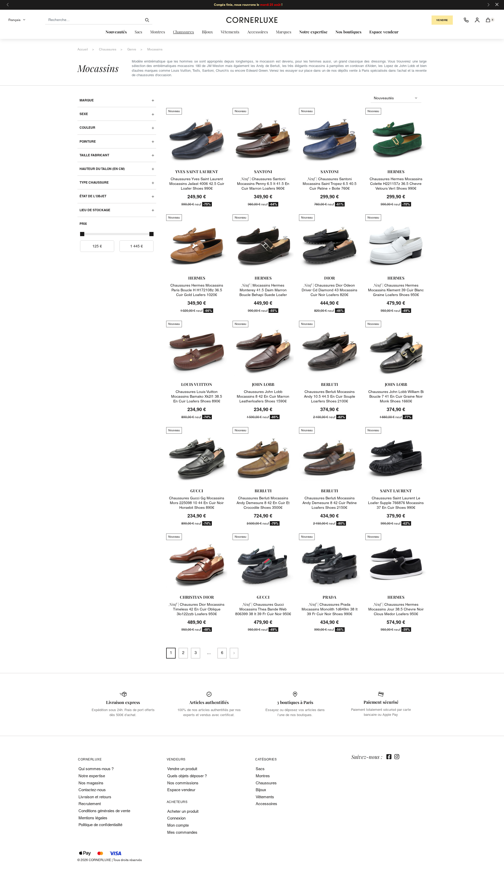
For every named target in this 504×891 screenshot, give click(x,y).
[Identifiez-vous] (477, 20)
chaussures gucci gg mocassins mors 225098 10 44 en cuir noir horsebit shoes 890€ (196, 503)
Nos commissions (182, 783)
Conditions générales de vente (104, 811)
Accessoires (266, 803)
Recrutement (89, 803)
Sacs (260, 768)
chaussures (107, 49)
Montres (263, 776)
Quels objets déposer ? (187, 776)
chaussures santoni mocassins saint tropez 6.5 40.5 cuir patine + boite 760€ (329, 183)
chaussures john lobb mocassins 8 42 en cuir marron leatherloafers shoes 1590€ (263, 396)
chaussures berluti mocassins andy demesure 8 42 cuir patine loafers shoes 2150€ (329, 503)
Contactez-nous (92, 790)
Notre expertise (91, 776)
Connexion (176, 818)
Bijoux (261, 790)
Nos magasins (90, 783)
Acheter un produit (182, 811)
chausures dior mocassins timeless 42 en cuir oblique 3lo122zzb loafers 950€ (196, 609)
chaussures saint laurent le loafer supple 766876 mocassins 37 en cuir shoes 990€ (396, 503)
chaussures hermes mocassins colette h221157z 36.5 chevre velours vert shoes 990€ (396, 183)
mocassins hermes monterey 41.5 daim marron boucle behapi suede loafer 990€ (263, 292)
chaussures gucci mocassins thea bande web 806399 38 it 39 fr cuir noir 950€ (263, 609)
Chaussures (266, 783)
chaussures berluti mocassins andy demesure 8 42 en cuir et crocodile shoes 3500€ (263, 503)
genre (131, 49)
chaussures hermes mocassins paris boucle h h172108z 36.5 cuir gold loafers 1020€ (196, 290)
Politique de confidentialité (100, 824)
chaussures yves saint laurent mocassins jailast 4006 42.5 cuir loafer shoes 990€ (196, 183)
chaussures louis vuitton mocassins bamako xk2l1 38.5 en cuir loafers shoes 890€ (196, 396)
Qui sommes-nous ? (96, 768)
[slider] (82, 234)
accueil (82, 49)
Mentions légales (92, 818)
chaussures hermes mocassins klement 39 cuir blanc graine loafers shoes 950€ (396, 290)
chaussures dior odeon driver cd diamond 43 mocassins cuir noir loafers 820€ (329, 290)
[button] (488, 20)
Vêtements (265, 797)
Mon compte (178, 825)
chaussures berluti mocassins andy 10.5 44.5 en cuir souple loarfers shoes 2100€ (329, 396)
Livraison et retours (94, 797)
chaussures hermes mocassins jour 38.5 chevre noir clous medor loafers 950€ (396, 609)
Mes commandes (182, 832)
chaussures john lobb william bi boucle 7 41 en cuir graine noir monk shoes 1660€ (396, 396)
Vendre (442, 20)
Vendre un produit (182, 768)
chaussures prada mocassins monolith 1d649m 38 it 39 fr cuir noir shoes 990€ (330, 609)
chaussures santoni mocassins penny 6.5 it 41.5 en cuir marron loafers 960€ (263, 183)
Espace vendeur (181, 790)
